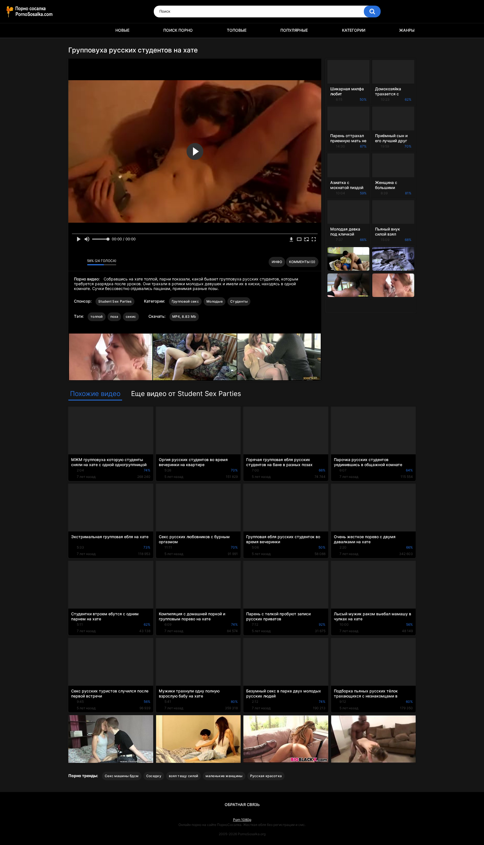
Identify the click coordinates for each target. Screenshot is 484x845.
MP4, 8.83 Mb (184, 316)
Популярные (294, 30)
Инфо (277, 262)
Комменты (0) (302, 262)
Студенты (239, 301)
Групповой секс (185, 301)
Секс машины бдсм (122, 776)
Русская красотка (266, 776)
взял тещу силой (183, 776)
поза (114, 316)
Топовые (236, 30)
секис (131, 316)
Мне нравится (74, 262)
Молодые (214, 301)
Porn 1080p (242, 820)
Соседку (153, 776)
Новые (122, 30)
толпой (96, 316)
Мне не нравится (81, 262)
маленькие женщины (224, 776)
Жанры (407, 30)
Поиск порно (178, 30)
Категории (353, 30)
